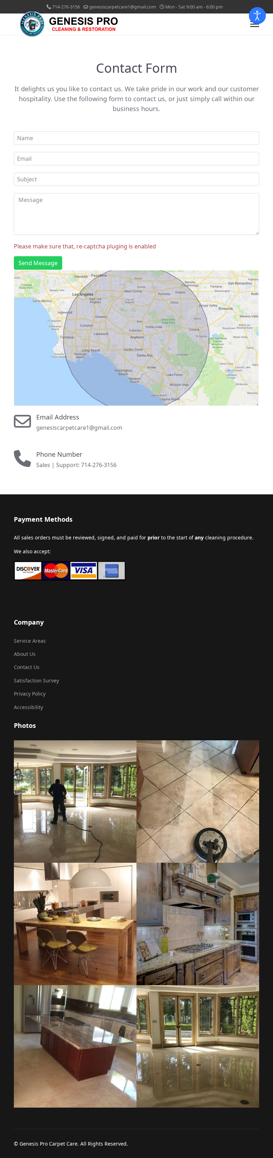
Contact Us (26, 667)
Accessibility (28, 707)
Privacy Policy (30, 693)
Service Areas (30, 640)
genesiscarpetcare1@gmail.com (122, 7)
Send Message (38, 263)
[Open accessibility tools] (257, 15)
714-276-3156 (66, 7)
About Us (25, 654)
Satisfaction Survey (36, 680)
